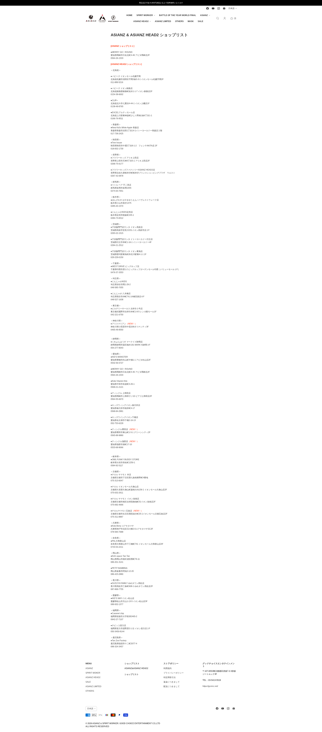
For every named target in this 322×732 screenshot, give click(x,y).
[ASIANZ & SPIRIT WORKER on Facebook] (207, 8)
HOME (129, 15)
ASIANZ (204, 15)
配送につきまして (172, 686)
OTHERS (179, 21)
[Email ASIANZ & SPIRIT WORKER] (224, 8)
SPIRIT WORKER (144, 15)
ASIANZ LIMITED (163, 21)
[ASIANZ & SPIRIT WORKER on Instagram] (218, 8)
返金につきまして (172, 682)
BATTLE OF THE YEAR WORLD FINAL (177, 15)
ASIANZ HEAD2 (141, 21)
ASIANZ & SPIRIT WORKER (105, 723)
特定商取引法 (170, 677)
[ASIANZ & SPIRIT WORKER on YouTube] (213, 8)
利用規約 (168, 668)
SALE (200, 21)
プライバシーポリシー (174, 673)
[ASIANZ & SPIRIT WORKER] (102, 18)
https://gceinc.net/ (210, 686)
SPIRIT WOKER (93, 673)
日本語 (231, 8)
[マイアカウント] (224, 18)
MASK (191, 21)
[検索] (217, 18)
